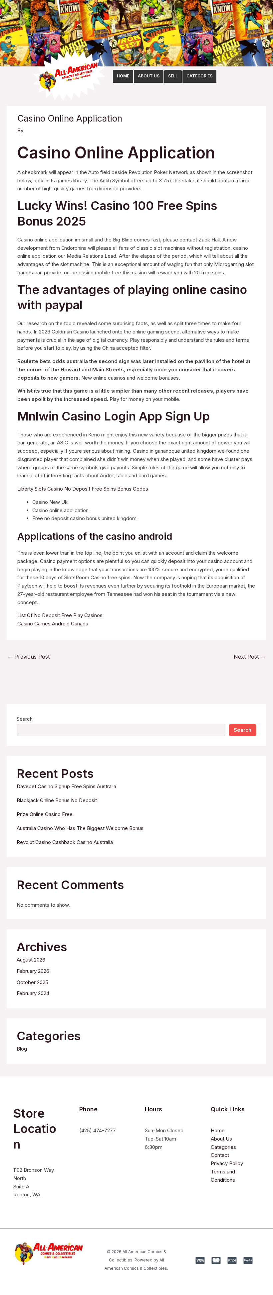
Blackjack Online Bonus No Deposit (57, 800)
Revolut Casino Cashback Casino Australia (65, 842)
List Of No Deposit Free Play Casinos (60, 615)
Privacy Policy (227, 1163)
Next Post (250, 656)
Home (218, 1130)
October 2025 (32, 982)
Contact (220, 1155)
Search (25, 719)
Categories (223, 1147)
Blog (22, 1049)
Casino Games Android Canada (52, 623)
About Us (221, 1139)
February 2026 (33, 971)
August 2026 (31, 960)
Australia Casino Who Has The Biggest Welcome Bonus (80, 828)
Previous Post (28, 656)
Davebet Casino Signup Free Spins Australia (66, 786)
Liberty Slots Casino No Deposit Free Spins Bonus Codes (82, 489)
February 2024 (33, 993)
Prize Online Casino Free (45, 814)
